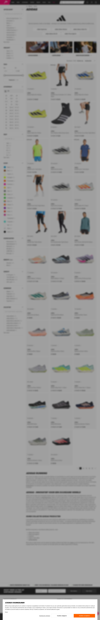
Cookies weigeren (62, 615)
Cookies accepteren (84, 615)
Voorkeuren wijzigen (44, 615)
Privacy (6, 611)
